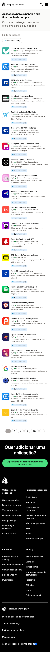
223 (34, 431)
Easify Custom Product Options (24, 176)
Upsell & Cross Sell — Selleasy (23, 335)
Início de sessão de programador (18, 617)
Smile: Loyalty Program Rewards (24, 410)
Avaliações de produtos (32, 508)
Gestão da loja (9, 533)
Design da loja (9, 520)
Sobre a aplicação (34, 556)
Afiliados (30, 585)
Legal (28, 590)
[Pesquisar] (41, 4)
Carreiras (30, 562)
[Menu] (46, 4)
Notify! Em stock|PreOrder (22, 271)
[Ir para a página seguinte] (42, 431)
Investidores (32, 567)
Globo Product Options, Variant (24, 350)
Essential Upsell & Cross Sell (22, 160)
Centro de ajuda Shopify (10, 558)
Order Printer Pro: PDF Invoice (23, 378)
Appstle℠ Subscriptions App (23, 64)
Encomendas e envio (12, 515)
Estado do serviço (34, 595)
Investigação (8, 580)
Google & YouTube (18, 366)
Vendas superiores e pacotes (36, 516)
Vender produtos (10, 510)
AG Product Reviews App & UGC (24, 191)
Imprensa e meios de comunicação (36, 573)
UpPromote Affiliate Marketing (23, 207)
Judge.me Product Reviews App (24, 48)
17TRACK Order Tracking (21, 80)
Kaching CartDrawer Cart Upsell (24, 287)
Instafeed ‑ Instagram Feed (22, 96)
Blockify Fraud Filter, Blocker (22, 303)
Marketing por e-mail (36, 523)
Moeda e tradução (34, 538)
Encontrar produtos (11, 505)
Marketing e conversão (8, 527)
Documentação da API (12, 564)
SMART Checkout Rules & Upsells (25, 223)
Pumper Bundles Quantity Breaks (24, 319)
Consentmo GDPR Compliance (23, 128)
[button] (25, 54)
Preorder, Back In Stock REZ (22, 239)
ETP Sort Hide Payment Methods (24, 255)
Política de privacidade (13, 630)
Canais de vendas (10, 500)
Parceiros (30, 580)
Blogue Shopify (9, 575)
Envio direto (31, 497)
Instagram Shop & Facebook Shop (25, 144)
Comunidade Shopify (12, 570)
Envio (28, 533)
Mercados (30, 502)
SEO (28, 528)
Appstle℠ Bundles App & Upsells (24, 394)
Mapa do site (8, 637)
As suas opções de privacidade (17, 644)
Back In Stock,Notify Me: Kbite (23, 112)
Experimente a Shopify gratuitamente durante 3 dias (25, 463)
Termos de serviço (11, 623)
